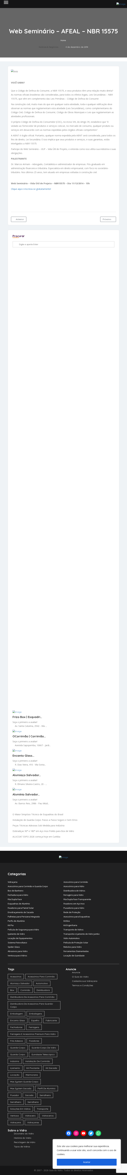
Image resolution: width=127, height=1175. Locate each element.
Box (12, 990)
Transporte (42, 1108)
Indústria (14, 1061)
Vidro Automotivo (72, 938)
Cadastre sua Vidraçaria (84, 981)
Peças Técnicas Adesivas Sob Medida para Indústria (38, 825)
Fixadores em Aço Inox (74, 903)
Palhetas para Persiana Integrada (24, 916)
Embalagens (35, 1013)
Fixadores (34, 1040)
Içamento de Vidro (16, 934)
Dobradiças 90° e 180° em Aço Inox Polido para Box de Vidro (43, 831)
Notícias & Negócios (48, 47)
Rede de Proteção (72, 912)
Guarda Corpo (17, 1054)
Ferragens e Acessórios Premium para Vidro (33, 1034)
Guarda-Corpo (17, 1047)
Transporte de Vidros (73, 929)
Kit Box (67, 921)
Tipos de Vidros (22, 1146)
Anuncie (76, 972)
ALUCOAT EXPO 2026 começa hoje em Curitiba (36, 836)
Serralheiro (15, 1102)
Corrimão (25, 990)
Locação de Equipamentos (20, 938)
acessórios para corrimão (41, 976)
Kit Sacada (51, 1068)
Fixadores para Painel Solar (21, 908)
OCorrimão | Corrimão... (29, 736)
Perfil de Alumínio (46, 1088)
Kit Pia (10, 925)
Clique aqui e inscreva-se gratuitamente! (31, 188)
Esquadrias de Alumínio (19, 903)
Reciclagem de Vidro (24, 1142)
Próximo (107, 219)
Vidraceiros (48, 1115)
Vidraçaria (12, 882)
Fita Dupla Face (15, 899)
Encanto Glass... (23, 755)
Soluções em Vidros (20, 1108)
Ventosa (14, 1115)
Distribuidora (43, 990)
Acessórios (15, 976)
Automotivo (42, 983)
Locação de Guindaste (74, 955)
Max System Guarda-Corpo (24, 1081)
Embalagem (16, 1013)
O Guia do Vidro (80, 976)
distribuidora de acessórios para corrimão (32, 997)
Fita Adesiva (16, 1040)
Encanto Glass (17, 1020)
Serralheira (45, 1095)
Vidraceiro (30, 1115)
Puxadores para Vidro (74, 908)
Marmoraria (32, 1074)
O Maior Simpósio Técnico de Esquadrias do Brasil (38, 814)
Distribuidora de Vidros (74, 890)
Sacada (29, 1095)
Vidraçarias (33, 1122)
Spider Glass (14, 947)
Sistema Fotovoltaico (17, 942)
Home (63, 40)
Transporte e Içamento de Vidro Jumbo (82, 934)
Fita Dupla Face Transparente (77, 899)
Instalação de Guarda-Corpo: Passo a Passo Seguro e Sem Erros (45, 819)
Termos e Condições (82, 985)
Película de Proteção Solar (76, 942)
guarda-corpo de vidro (44, 1047)
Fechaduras (16, 1027)
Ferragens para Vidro (73, 895)
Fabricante (51, 1020)
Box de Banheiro (15, 890)
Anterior (19, 219)
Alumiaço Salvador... (27, 775)
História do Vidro (22, 1138)
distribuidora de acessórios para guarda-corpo (31, 1005)
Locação (14, 1074)
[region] (87, 1154)
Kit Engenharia (70, 925)
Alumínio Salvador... (26, 794)
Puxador (14, 1095)
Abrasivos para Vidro (18, 951)
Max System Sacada (20, 1088)
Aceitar (86, 1162)
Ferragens (34, 1027)
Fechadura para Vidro (18, 895)
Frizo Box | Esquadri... (27, 717)
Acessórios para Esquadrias (77, 916)
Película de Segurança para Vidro (23, 929)
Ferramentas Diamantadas (76, 951)
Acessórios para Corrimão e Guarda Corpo (28, 886)
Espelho (35, 1020)
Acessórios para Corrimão (76, 882)
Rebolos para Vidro (73, 947)
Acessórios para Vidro (74, 886)
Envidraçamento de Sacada (21, 912)
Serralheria (33, 1102)
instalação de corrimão (37, 1061)
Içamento (15, 1068)
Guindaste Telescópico (43, 1054)
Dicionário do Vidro (24, 1133)
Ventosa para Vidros (17, 955)
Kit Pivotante (32, 1068)
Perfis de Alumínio (16, 921)
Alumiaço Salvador (20, 983)
